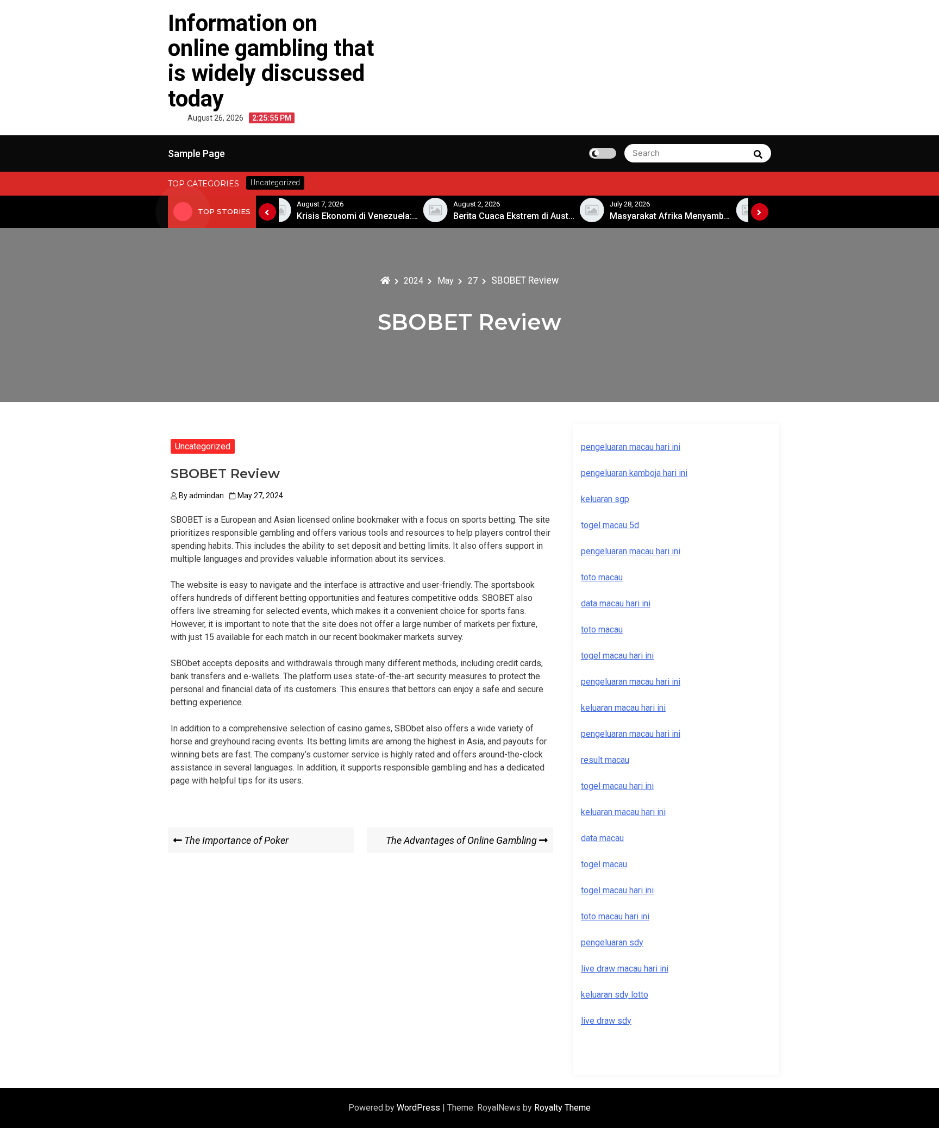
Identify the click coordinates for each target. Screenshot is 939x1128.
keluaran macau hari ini (623, 812)
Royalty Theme (562, 1107)
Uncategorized (202, 446)
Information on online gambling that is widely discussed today (271, 61)
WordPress (419, 1107)
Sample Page (196, 153)
